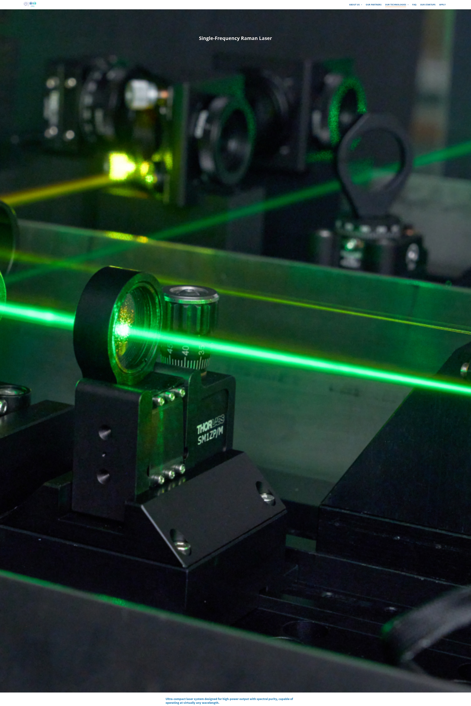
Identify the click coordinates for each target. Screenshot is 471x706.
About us (354, 4)
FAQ (414, 4)
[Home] (30, 4)
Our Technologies (395, 4)
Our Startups (428, 4)
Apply (442, 4)
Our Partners (373, 4)
